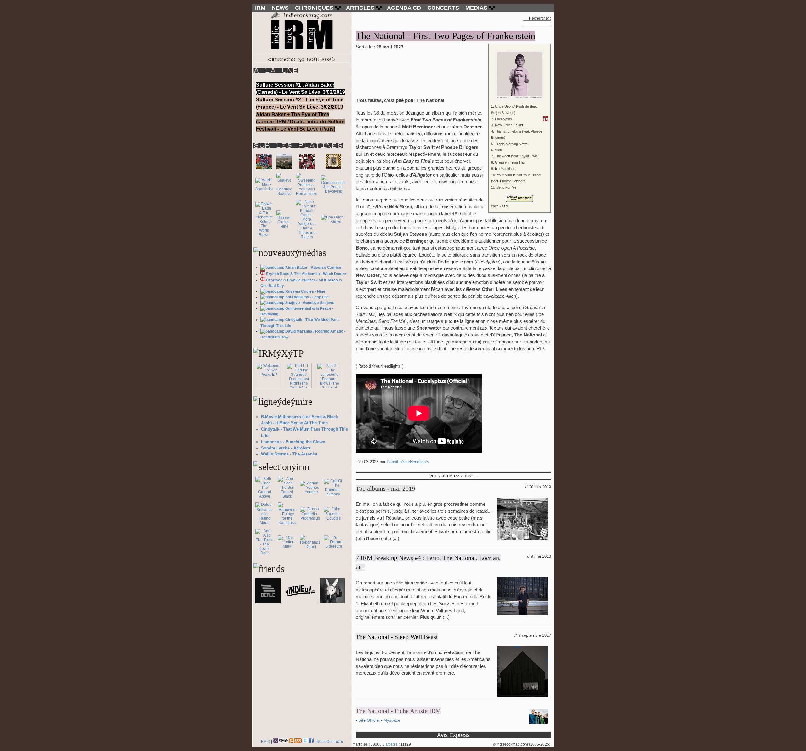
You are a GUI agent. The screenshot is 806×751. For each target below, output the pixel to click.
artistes (391, 744)
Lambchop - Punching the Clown (293, 441)
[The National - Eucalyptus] (545, 118)
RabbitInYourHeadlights (408, 462)
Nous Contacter (329, 741)
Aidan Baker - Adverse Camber (313, 267)
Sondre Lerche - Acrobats (286, 448)
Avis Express (453, 734)
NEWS (280, 8)
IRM (260, 8)
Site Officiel (369, 720)
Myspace (391, 720)
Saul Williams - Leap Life (307, 297)
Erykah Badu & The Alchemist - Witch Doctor (306, 274)
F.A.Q (265, 741)
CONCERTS (443, 8)
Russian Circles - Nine (305, 291)
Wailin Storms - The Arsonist (289, 454)
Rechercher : (540, 18)
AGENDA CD (404, 8)
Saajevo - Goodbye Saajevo (309, 303)
